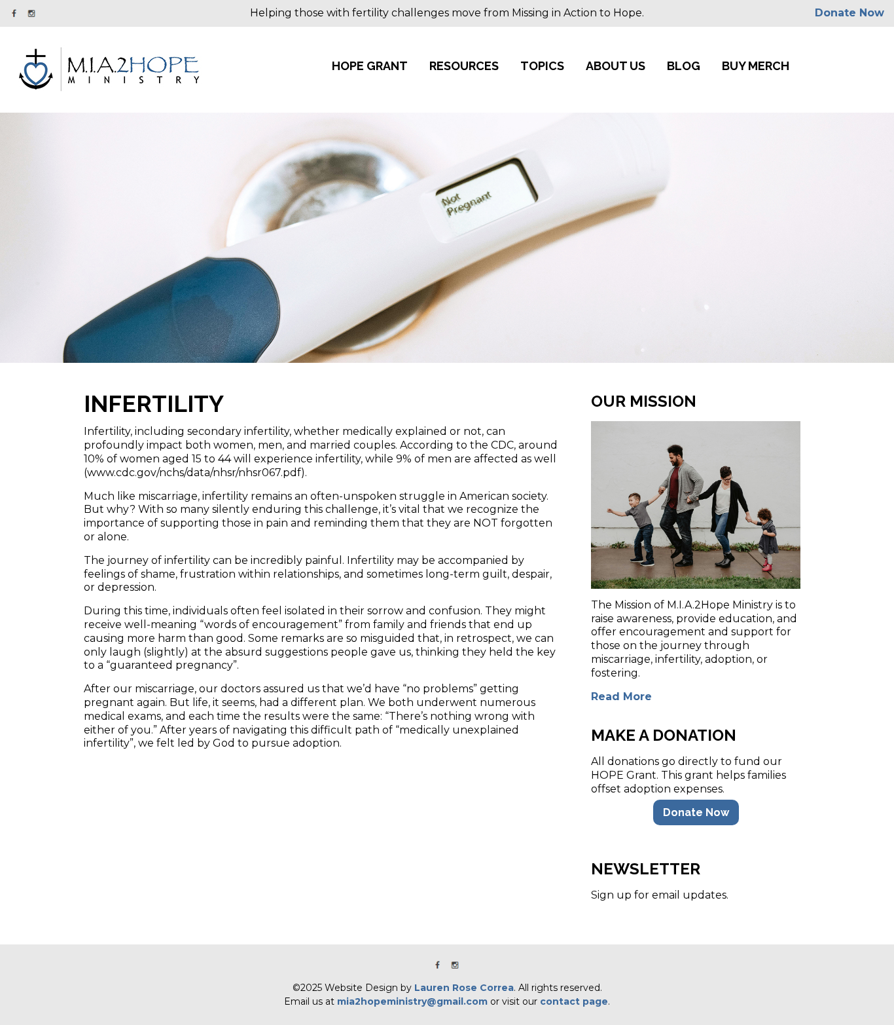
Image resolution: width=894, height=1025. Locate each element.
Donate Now (849, 13)
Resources (464, 66)
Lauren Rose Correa (464, 988)
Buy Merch (755, 66)
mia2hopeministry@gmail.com (412, 1001)
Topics (542, 66)
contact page (574, 1001)
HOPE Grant (370, 66)
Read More (621, 696)
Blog (683, 66)
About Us (615, 66)
